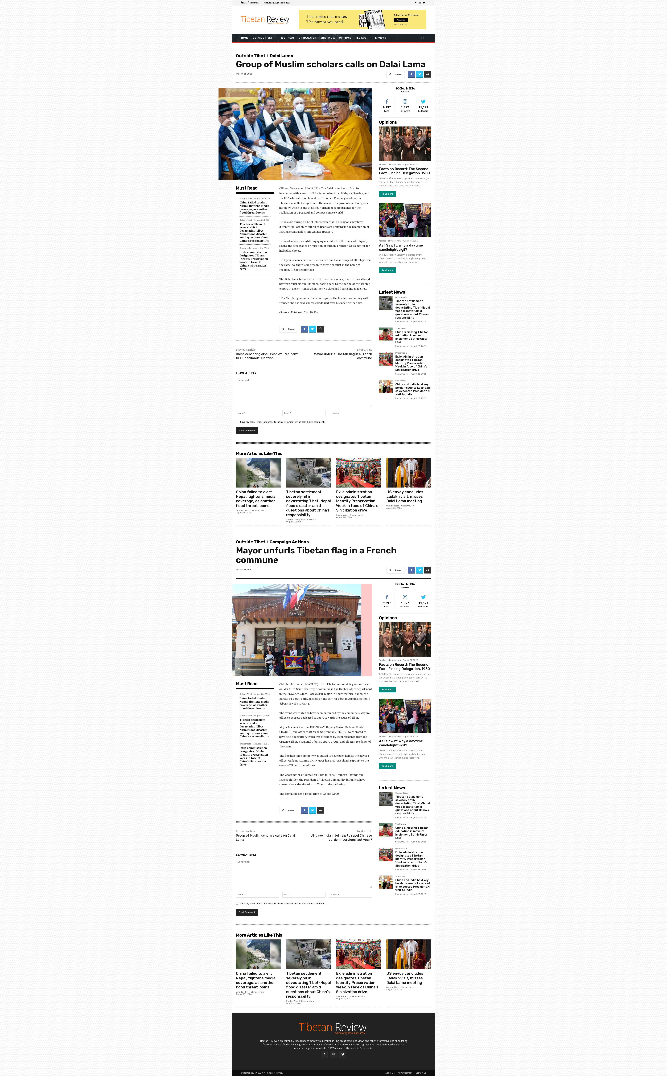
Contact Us (420, 1072)
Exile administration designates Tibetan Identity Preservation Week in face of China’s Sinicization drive (254, 260)
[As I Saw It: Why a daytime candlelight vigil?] (405, 220)
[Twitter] (424, 3)
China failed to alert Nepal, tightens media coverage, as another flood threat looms (254, 207)
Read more (387, 194)
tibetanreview (394, 164)
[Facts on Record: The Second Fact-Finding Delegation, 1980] (405, 143)
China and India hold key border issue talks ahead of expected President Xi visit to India (412, 389)
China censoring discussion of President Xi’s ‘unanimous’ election (267, 356)
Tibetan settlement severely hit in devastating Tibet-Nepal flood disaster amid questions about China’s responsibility (254, 232)
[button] (422, 38)
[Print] (427, 74)
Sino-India (400, 381)
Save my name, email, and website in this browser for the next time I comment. (282, 421)
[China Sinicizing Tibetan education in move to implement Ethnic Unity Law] (386, 334)
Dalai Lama (281, 56)
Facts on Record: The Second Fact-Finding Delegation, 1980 (404, 171)
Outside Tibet (250, 56)
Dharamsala (245, 248)
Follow (405, 99)
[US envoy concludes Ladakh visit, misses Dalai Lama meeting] (408, 473)
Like (387, 99)
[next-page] (387, 279)
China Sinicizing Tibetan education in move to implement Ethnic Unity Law (412, 337)
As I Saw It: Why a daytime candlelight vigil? (401, 247)
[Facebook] (416, 3)
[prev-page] (381, 279)
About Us (389, 1072)
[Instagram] (420, 3)
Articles (382, 164)
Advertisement (405, 1072)
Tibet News (400, 329)
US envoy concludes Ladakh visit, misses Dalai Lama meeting (404, 497)
